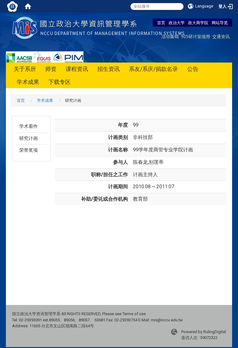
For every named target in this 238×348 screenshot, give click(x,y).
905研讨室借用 (195, 36)
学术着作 (28, 126)
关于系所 (25, 69)
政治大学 (177, 22)
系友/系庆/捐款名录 (153, 69)
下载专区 (59, 82)
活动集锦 (170, 36)
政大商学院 (198, 22)
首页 (161, 22)
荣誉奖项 (28, 150)
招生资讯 (108, 69)
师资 (50, 69)
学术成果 (28, 82)
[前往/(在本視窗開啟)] (99, 27)
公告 (192, 69)
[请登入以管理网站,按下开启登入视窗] (12, 6)
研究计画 (28, 138)
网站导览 (220, 22)
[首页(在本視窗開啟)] (28, 6)
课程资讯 (77, 69)
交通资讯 (221, 36)
